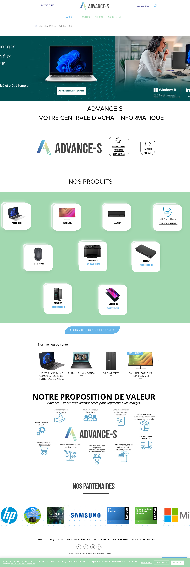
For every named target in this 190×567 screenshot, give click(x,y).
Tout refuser (161, 562)
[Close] (186, 562)
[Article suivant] (157, 360)
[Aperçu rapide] (51, 361)
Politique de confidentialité (23, 563)
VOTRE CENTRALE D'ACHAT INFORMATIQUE (101, 117)
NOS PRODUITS (90, 181)
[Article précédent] (34, 360)
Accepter (177, 562)
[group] (96, 367)
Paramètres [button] (146, 562)
